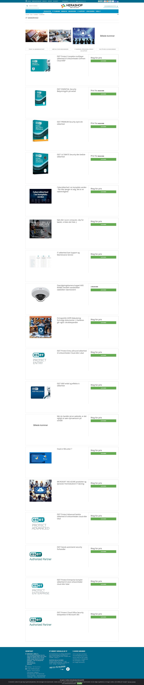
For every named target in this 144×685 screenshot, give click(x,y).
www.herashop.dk (41, 675)
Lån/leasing (90, 11)
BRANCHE (64, 11)
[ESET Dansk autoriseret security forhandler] (41, 560)
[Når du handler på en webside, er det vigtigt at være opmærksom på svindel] (41, 429)
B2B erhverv (72, 11)
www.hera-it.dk (41, 677)
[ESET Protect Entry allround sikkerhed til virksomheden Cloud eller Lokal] (41, 364)
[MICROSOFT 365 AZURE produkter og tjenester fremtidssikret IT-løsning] (41, 495)
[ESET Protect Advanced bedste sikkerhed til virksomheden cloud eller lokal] (41, 527)
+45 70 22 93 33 (73, 1)
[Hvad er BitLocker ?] (41, 462)
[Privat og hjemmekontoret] (36, 36)
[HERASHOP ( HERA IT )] (72, 6)
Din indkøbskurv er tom (110, 6)
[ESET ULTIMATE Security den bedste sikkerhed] (41, 167)
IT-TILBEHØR (56, 11)
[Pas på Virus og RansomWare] (107, 36)
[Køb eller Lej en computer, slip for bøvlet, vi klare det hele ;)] (41, 233)
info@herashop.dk (81, 1)
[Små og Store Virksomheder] (60, 36)
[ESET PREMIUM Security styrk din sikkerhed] (41, 135)
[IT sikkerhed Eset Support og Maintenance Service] (41, 266)
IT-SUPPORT (81, 11)
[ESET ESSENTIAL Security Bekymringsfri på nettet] (41, 102)
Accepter (79, 683)
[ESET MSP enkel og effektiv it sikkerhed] (41, 396)
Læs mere (103, 61)
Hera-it (98, 11)
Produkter (47, 11)
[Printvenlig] (117, 14)
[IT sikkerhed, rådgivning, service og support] (84, 36)
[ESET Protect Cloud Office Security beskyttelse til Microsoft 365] (41, 625)
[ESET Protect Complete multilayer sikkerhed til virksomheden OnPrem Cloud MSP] (41, 69)
